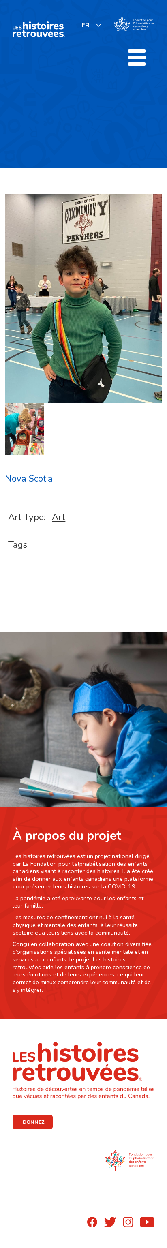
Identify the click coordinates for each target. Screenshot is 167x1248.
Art (58, 517)
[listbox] (91, 24)
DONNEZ (33, 1122)
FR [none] (85, 25)
